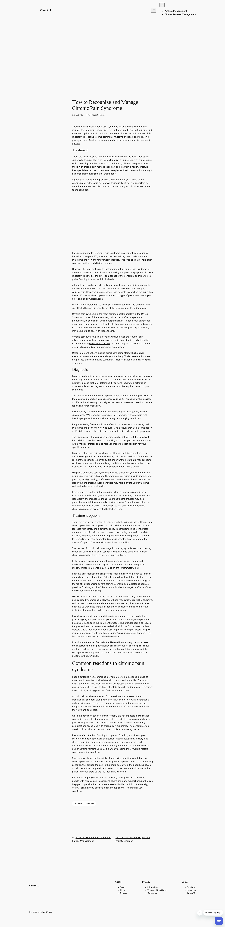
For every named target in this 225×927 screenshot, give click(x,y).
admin (92, 115)
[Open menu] (153, 10)
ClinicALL (46, 10)
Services (101, 115)
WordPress (47, 912)
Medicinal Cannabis (100, 343)
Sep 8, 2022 (77, 115)
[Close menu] (162, 5)
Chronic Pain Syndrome (84, 803)
